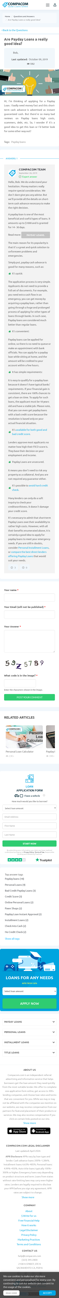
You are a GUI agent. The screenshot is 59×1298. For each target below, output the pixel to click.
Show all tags (12, 938)
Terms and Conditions (29, 1244)
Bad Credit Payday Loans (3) (20, 890)
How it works (28, 1225)
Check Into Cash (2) (15, 925)
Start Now (29, 843)
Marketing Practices (29, 1239)
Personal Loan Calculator (20, 751)
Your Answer (12, 626)
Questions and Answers (24, 16)
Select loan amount (29, 991)
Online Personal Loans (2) (19, 902)
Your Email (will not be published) (25, 607)
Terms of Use (39, 852)
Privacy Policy (29, 852)
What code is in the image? (21, 675)
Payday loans (18, 141)
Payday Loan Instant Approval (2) (23, 914)
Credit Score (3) (13, 896)
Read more (11, 1293)
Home (7, 16)
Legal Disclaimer (29, 1230)
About (28, 1211)
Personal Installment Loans (33, 547)
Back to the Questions (15, 30)
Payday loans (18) (14, 878)
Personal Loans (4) (15, 884)
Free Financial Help (28, 1220)
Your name (11, 590)
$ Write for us (28, 1215)
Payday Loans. (36, 235)
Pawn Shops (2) (13, 908)
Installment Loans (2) (16, 920)
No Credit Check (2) (15, 931)
